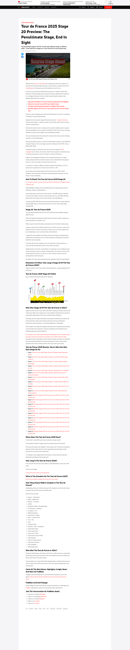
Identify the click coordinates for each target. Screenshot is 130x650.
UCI (47, 608)
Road (40, 608)
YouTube (37, 601)
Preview (31, 608)
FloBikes (28, 588)
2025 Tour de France (27, 22)
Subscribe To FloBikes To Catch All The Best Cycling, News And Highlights (48, 102)
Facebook (36, 603)
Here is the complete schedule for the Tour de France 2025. (42, 479)
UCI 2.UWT (59, 608)
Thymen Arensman (62, 120)
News (36, 608)
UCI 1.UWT (52, 608)
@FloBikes (42, 594)
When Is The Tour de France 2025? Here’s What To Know (43, 104)
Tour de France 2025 (39, 83)
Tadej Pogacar (30, 88)
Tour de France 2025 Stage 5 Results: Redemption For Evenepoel (51, 370)
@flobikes (44, 596)
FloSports (65, 608)
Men (44, 608)
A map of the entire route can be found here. (38, 472)
